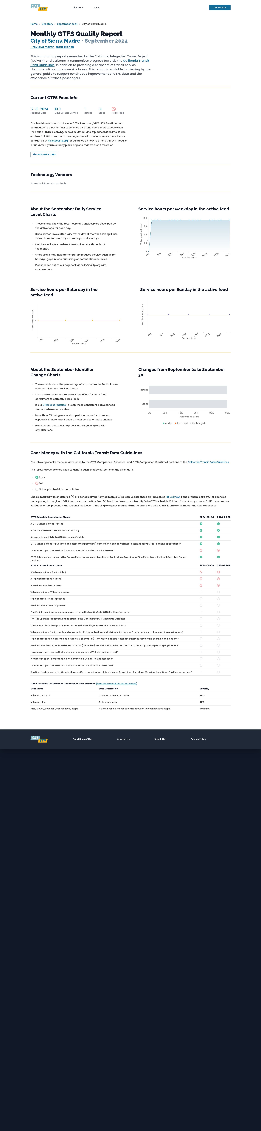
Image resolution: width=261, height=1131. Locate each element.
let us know (172, 497)
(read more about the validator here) (116, 683)
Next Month (65, 47)
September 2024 (67, 24)
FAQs (96, 7)
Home (34, 24)
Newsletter (160, 739)
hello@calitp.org (58, 140)
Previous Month (42, 47)
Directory (78, 7)
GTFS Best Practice (54, 405)
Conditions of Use (82, 739)
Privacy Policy (198, 739)
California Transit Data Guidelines (208, 462)
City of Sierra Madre (55, 41)
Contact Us (220, 7)
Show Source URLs (44, 154)
